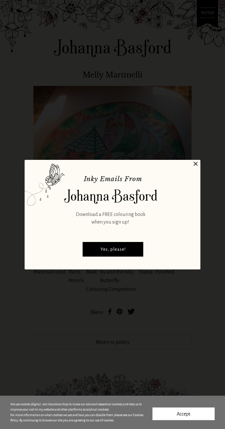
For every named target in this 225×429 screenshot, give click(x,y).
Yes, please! (113, 249)
